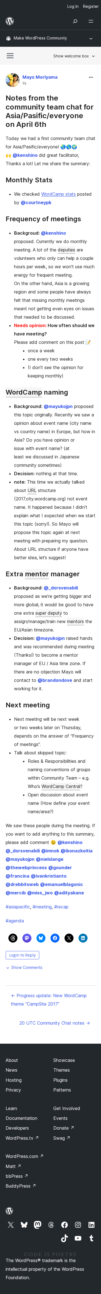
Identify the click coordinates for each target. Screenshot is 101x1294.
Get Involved (66, 1108)
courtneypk (36, 202)
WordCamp (24, 392)
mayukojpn (58, 406)
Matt (13, 1166)
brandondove (55, 680)
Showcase (64, 1060)
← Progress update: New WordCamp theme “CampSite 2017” (49, 1000)
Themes (61, 1070)
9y (24, 83)
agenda (15, 921)
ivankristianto (48, 876)
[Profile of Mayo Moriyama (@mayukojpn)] (13, 81)
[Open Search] (75, 21)
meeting (42, 907)
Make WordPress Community (40, 38)
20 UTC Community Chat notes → (54, 1023)
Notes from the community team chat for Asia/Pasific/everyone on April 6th (50, 111)
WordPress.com (25, 1156)
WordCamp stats (58, 194)
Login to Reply (22, 955)
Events (60, 1118)
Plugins (60, 1080)
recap (61, 907)
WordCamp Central (61, 786)
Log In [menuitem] (73, 6)
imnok (50, 851)
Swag (61, 1138)
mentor (37, 574)
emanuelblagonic (61, 884)
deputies (66, 250)
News (11, 1070)
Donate (63, 1128)
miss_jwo (40, 893)
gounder (60, 867)
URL (31, 490)
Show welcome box (71, 55)
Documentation (21, 1118)
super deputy (48, 613)
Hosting (14, 1080)
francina (17, 876)
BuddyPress (21, 1186)
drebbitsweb (22, 884)
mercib (16, 893)
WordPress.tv (22, 1138)
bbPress (17, 1176)
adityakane (69, 893)
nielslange (49, 859)
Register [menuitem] (91, 6)
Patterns (62, 1090)
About (12, 1060)
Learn (11, 1108)
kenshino (25, 155)
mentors (75, 621)
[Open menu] (92, 21)
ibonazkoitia (77, 851)
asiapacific (18, 907)
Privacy (13, 1090)
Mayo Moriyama (40, 77)
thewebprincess (26, 867)
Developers (17, 1128)
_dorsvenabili (61, 588)
